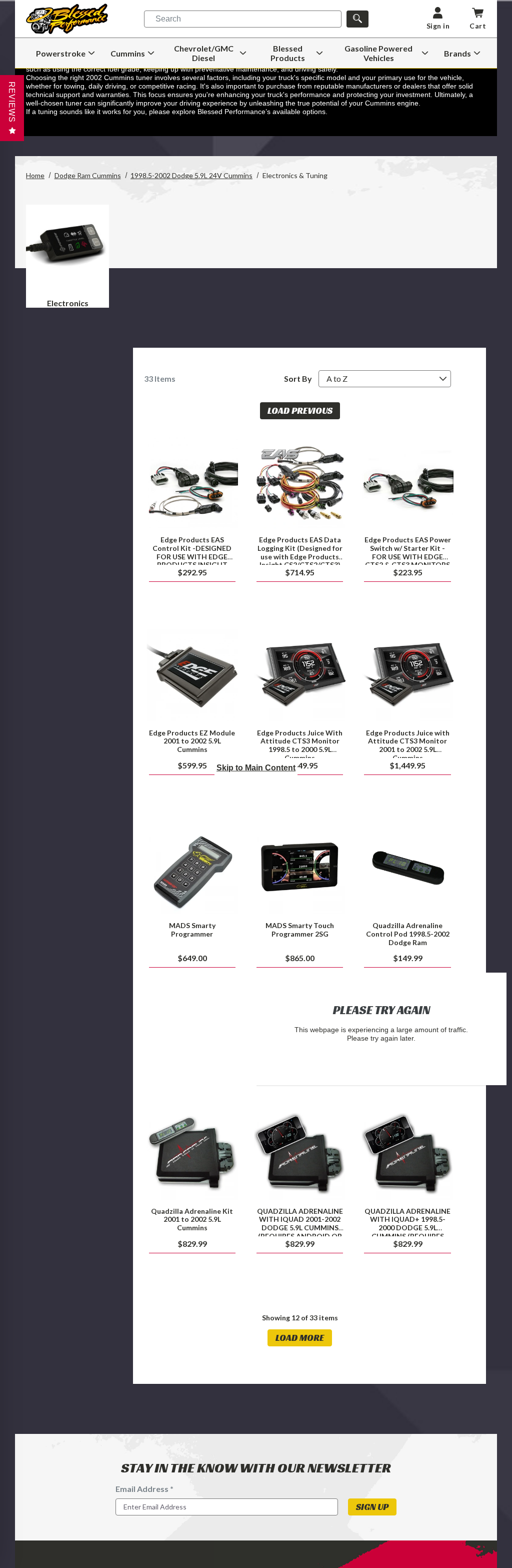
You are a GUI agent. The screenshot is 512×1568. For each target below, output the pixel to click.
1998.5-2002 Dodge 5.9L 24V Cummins (191, 175)
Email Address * (145, 1488)
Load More (300, 1337)
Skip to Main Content (256, 767)
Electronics (67, 303)
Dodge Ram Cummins (87, 175)
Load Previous (300, 410)
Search (168, 19)
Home (35, 175)
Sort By (298, 378)
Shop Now (192, 482)
